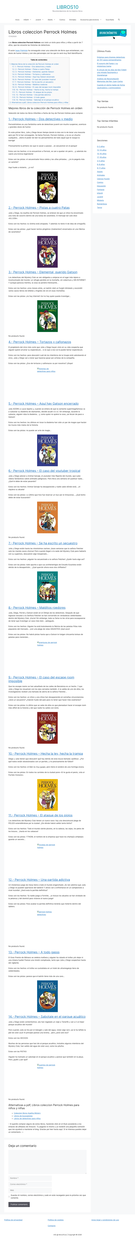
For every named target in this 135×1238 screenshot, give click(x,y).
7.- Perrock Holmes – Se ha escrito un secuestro (32, 82)
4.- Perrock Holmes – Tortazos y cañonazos (31, 74)
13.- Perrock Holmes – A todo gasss (28, 97)
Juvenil (38, 20)
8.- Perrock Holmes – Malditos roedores (29, 84)
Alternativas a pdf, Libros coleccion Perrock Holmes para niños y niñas (39, 102)
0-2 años (101, 146)
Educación (101, 186)
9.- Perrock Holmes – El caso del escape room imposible (36, 87)
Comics (62, 20)
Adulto (50, 20)
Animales (72, 20)
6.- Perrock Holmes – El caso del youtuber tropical (34, 79)
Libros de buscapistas (23, 1116)
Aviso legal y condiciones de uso (105, 1220)
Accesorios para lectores (89, 20)
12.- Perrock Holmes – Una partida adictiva (31, 95)
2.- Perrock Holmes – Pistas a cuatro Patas (31, 69)
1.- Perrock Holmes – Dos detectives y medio (31, 66)
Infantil (26, 20)
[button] (119, 20)
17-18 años (101, 157)
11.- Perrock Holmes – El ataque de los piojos (32, 92)
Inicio (17, 20)
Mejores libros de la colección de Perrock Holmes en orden (34, 64)
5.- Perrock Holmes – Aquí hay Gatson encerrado (33, 77)
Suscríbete (110, 20)
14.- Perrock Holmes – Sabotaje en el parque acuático (35, 100)
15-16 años (101, 154)
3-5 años (101, 161)
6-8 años (101, 164)
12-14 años (101, 150)
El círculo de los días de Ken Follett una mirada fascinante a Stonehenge (111, 72)
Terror (99, 207)
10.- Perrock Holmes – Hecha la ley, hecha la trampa (35, 90)
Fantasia (100, 190)
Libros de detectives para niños (27, 1118)
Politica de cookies (56, 1220)
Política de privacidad (13, 1220)
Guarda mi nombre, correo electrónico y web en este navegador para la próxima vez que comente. (48, 1196)
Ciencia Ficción (103, 179)
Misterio (100, 200)
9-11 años (101, 168)
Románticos (102, 204)
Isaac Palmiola (21, 50)
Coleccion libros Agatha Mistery (27, 1113)
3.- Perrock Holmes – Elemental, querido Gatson (33, 72)
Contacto (51, 1226)
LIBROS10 (67, 7)
